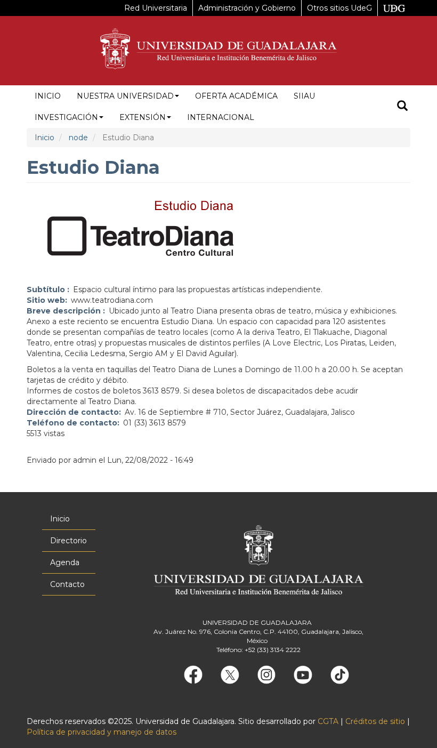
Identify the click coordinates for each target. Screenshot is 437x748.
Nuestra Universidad (125, 96)
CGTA (328, 721)
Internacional (220, 117)
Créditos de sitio (375, 721)
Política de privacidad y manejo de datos (101, 732)
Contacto (67, 584)
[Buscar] (402, 106)
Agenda (64, 562)
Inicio (48, 96)
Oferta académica (236, 96)
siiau (304, 96)
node (78, 137)
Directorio (68, 540)
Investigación (66, 117)
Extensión (142, 117)
